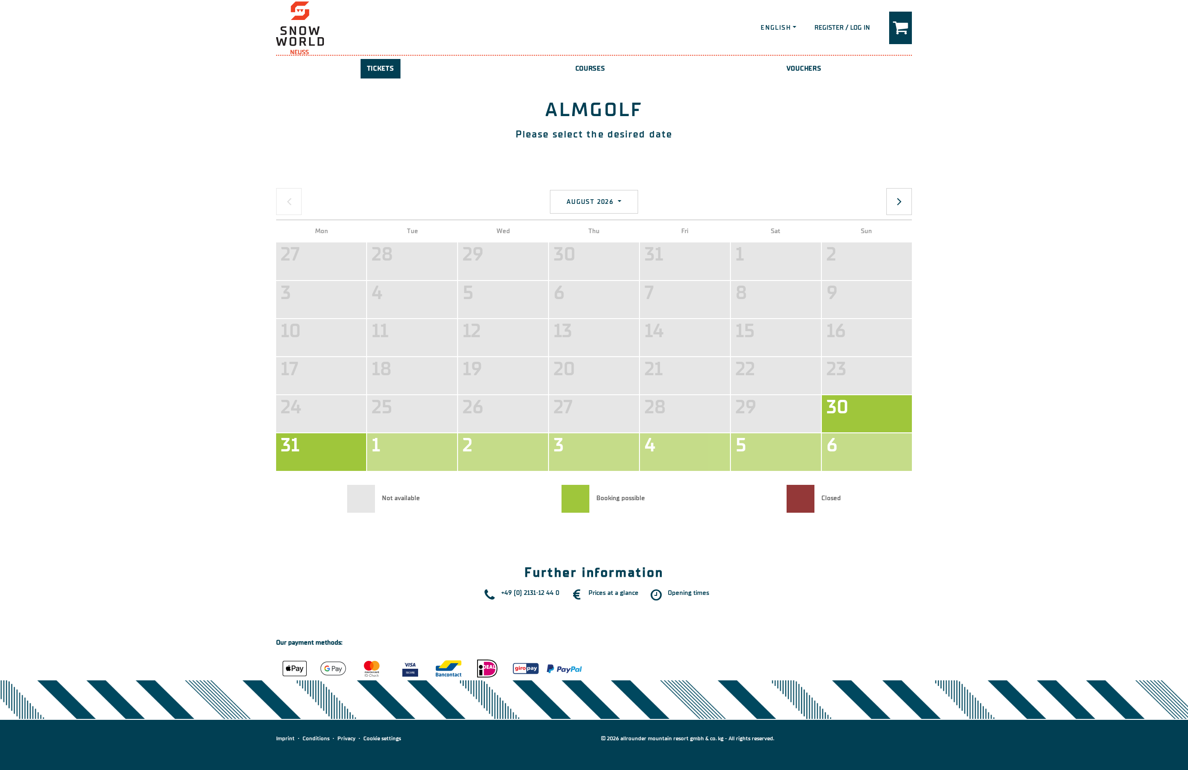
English (776, 28)
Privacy (346, 738)
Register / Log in (842, 28)
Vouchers (804, 68)
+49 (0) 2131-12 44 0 (530, 593)
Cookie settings (382, 738)
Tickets (380, 68)
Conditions (316, 738)
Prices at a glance (613, 593)
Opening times (688, 593)
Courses (590, 68)
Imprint (285, 738)
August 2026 (591, 202)
